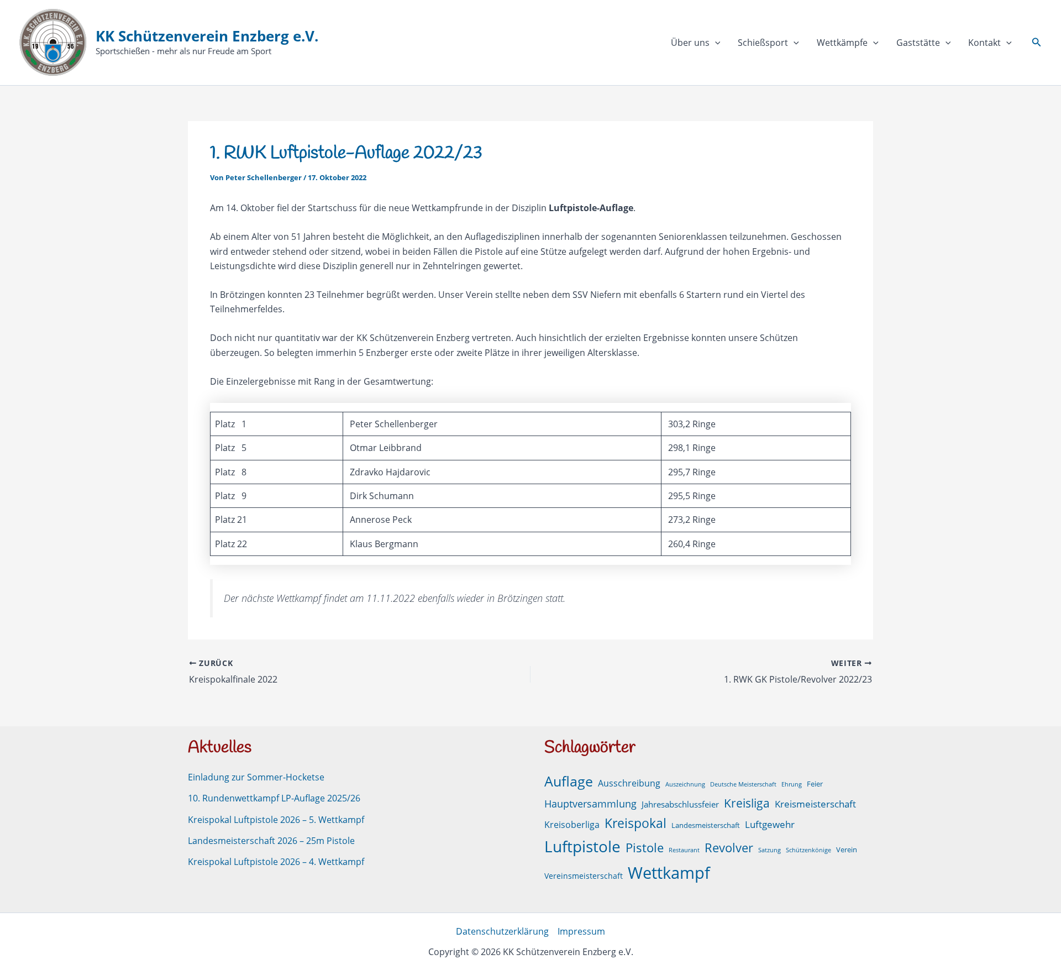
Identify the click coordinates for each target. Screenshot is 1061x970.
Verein (846, 849)
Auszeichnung (685, 784)
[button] (715, 42)
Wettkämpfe (842, 42)
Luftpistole (582, 846)
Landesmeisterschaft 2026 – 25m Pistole (271, 841)
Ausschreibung (629, 783)
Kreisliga (747, 803)
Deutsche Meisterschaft (743, 784)
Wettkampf (669, 873)
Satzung (769, 850)
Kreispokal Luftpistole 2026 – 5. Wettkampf (276, 820)
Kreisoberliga (572, 825)
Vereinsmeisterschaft (583, 876)
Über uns (690, 42)
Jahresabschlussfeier (680, 804)
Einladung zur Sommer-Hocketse (256, 777)
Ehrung (791, 784)
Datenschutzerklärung (502, 931)
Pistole (645, 848)
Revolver (729, 848)
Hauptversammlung (590, 803)
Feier (815, 784)
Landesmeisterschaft (705, 825)
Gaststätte (918, 42)
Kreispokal (635, 823)
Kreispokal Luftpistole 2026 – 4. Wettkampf (276, 862)
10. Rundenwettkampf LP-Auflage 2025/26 (274, 798)
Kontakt (984, 42)
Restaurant (684, 850)
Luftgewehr (770, 824)
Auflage (568, 781)
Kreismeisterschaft (815, 804)
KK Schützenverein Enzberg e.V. (207, 36)
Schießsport (763, 42)
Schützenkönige (808, 850)
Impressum (581, 931)
